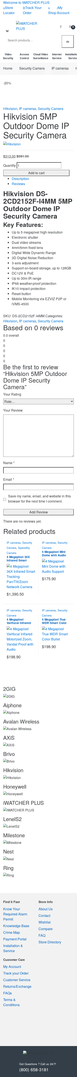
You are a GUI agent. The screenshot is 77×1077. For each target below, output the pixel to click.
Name (9, 462)
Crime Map (11, 932)
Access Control (24, 56)
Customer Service (16, 979)
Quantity (9, 165)
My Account (63, 10)
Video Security (8, 56)
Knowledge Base (16, 925)
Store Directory (49, 942)
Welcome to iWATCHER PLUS (26, 2)
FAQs (7, 993)
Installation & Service (13, 948)
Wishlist (44, 922)
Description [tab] (20, 178)
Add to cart (36, 172)
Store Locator (9, 10)
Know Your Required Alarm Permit (15, 914)
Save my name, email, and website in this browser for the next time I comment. (39, 499)
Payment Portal (15, 939)
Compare (45, 928)
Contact (44, 915)
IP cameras (60, 68)
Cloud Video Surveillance (40, 56)
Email (8, 479)
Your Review (13, 410)
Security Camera (32, 68)
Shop (52, 12)
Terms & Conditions (11, 1002)
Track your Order (15, 973)
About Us (45, 908)
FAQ (41, 935)
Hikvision (10, 108)
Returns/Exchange (17, 986)
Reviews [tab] (18, 183)
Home (7, 68)
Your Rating (12, 394)
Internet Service (57, 56)
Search (68, 41)
